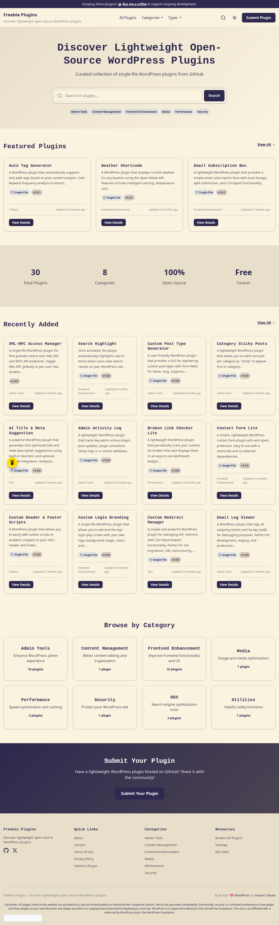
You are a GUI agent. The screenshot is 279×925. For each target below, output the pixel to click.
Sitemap (221, 845)
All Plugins (127, 17)
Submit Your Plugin (139, 793)
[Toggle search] (223, 18)
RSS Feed (222, 852)
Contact (79, 845)
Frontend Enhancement (141, 112)
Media (166, 112)
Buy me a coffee (134, 4)
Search (214, 95)
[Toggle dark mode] (234, 18)
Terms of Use (83, 852)
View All (264, 144)
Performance (183, 112)
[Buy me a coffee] (12, 462)
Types (173, 17)
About (78, 838)
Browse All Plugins (228, 838)
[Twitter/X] (14, 851)
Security (202, 112)
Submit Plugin (258, 17)
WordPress (242, 895)
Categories (151, 17)
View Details (21, 222)
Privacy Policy (84, 859)
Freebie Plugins (20, 15)
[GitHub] (6, 851)
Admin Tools (79, 112)
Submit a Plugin (85, 866)
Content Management (106, 112)
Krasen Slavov (265, 895)
